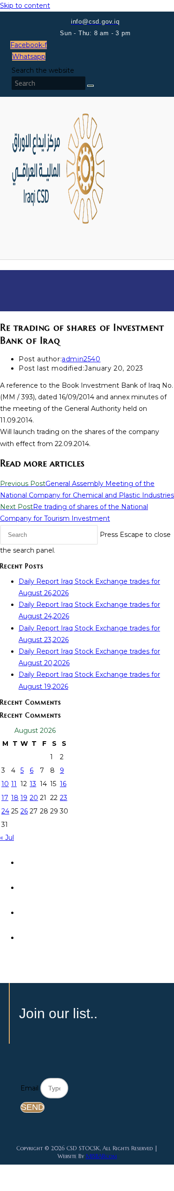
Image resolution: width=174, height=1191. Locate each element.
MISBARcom (101, 1156)
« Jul (7, 837)
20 (34, 798)
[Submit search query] (90, 86)
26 (24, 811)
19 (23, 798)
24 (5, 811)
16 (63, 784)
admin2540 (81, 359)
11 (14, 784)
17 (4, 798)
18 (15, 798)
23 (63, 798)
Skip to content (25, 5)
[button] (49, 238)
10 (5, 784)
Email (30, 1088)
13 (33, 784)
